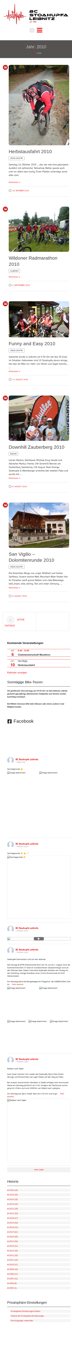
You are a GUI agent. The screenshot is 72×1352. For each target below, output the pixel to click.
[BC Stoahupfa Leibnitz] (36, 14)
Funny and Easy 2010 (32, 343)
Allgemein (14, 271)
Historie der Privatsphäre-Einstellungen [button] (27, 1316)
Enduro (13, 454)
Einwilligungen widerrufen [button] (22, 1320)
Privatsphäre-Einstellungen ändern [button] (25, 1311)
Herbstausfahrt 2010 (30, 151)
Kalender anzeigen (17, 672)
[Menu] (39, 30)
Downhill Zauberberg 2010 (36, 447)
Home (33, 53)
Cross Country (16, 158)
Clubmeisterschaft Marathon (34, 654)
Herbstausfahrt (26, 665)
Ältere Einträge (15, 622)
